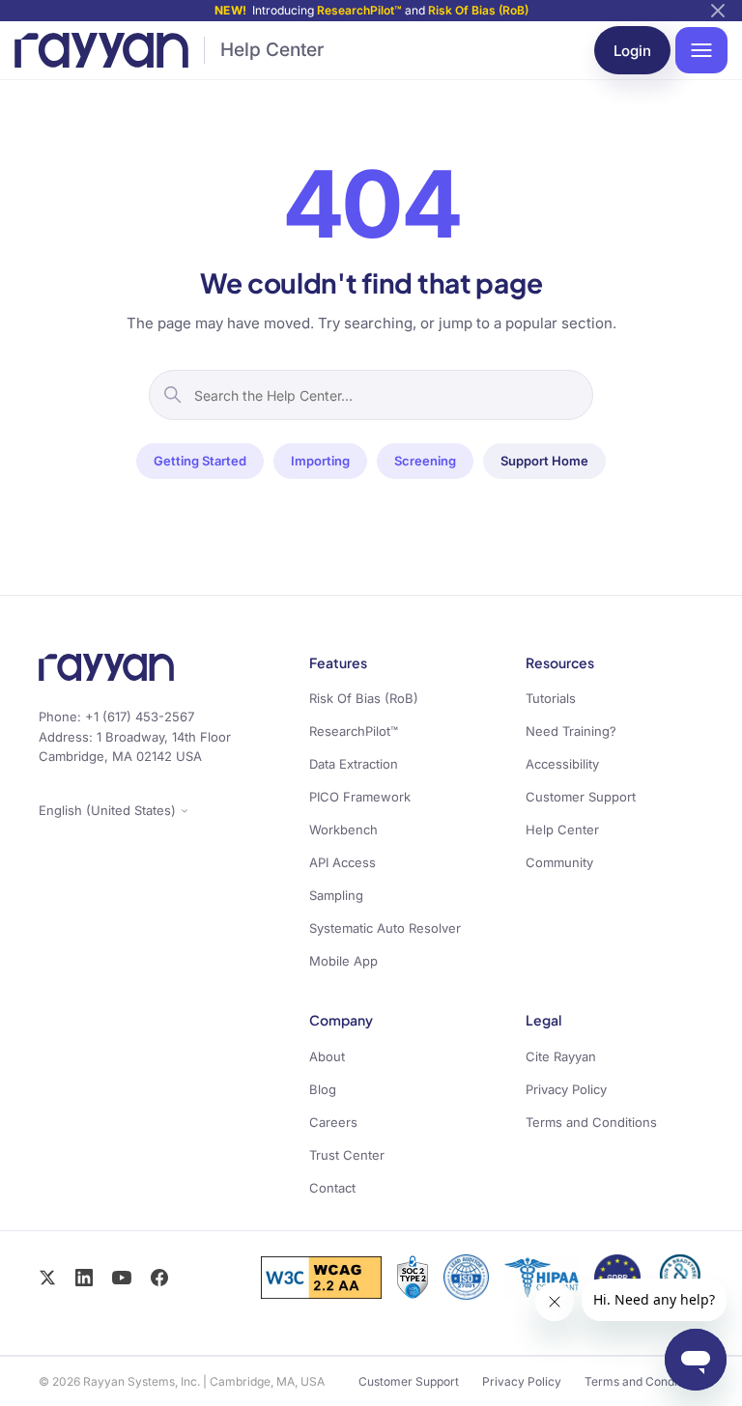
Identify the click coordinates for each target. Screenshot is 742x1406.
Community (559, 862)
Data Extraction (353, 764)
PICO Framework (360, 796)
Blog (322, 1089)
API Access (342, 862)
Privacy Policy (566, 1089)
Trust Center (347, 1155)
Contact (332, 1187)
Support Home (544, 460)
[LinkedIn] (84, 1277)
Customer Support (581, 796)
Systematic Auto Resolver (385, 928)
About (327, 1056)
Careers (333, 1122)
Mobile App (343, 961)
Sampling (336, 895)
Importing (320, 460)
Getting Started (200, 460)
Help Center (272, 50)
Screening (425, 460)
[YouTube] (121, 1277)
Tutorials (551, 698)
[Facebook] (159, 1277)
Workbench (343, 829)
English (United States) (109, 810)
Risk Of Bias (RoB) (478, 10)
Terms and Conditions (591, 1122)
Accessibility (562, 764)
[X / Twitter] (47, 1277)
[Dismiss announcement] (717, 10)
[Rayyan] (101, 50)
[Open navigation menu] (701, 50)
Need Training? (571, 731)
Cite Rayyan (561, 1056)
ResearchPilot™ (359, 10)
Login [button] (632, 51)
